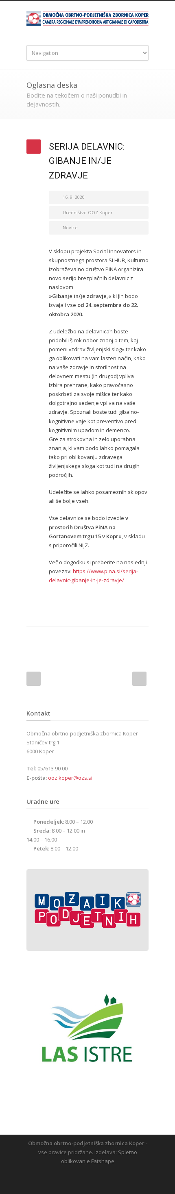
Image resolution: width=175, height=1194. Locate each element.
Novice (70, 227)
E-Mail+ (140, 639)
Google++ (124, 639)
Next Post (139, 679)
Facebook (91, 639)
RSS (93, 1178)
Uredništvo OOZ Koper (88, 212)
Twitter (108, 639)
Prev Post (33, 679)
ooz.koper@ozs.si (70, 777)
